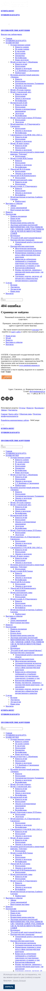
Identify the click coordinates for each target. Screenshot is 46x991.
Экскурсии (19, 113)
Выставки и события (14, 203)
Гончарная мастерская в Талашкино (29, 83)
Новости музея (21, 64)
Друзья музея (15, 289)
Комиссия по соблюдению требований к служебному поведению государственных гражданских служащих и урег (27, 262)
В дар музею (20, 51)
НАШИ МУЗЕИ (12, 43)
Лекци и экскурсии (23, 98)
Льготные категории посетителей (24, 225)
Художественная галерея (20, 45)
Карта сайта (13, 414)
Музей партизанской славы (21, 180)
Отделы (22, 408)
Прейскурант (20, 73)
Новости (18, 79)
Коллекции (39, 408)
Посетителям (11, 214)
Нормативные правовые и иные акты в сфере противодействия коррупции (28, 255)
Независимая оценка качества (22, 223)
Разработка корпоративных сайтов (15, 420)
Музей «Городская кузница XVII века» (26, 118)
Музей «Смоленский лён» (20, 92)
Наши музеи (15, 218)
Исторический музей (18, 103)
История (13, 285)
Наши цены (15, 291)
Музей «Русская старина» (20, 90)
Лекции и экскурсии (23, 68)
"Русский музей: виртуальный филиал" (26, 238)
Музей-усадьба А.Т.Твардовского (23, 186)
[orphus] (7, 379)
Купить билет (15, 221)
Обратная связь (25, 414)
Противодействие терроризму (22, 240)
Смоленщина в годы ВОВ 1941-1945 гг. (26, 135)
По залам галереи (22, 49)
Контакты (10, 293)
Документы (15, 287)
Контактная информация (25, 268)
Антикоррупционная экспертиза (28, 251)
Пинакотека (20, 56)
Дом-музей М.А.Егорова (20, 169)
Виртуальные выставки (19, 210)
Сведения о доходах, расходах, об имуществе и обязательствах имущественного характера (28, 278)
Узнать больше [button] (19, 981)
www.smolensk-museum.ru (29, 365)
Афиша (13, 206)
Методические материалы (25, 248)
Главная (9, 38)
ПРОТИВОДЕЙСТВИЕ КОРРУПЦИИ (15, 30)
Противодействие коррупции (22, 246)
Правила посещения (18, 216)
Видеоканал (15, 236)
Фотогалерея (20, 53)
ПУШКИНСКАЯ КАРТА (16, 41)
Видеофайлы (20, 195)
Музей (8, 338)
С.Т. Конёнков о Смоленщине (27, 71)
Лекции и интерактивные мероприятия (25, 110)
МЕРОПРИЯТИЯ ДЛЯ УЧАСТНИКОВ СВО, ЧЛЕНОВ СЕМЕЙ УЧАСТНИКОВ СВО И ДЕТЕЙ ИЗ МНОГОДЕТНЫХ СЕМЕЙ (27, 230)
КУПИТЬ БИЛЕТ (7, 11)
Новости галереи (22, 47)
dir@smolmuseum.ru (37, 391)
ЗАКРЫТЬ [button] (9, 987)
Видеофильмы (21, 58)
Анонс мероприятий (18, 208)
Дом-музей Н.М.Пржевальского (23, 176)
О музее (9, 283)
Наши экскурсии (22, 60)
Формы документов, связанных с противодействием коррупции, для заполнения (29, 272)
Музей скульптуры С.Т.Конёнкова (24, 62)
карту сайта (16, 332)
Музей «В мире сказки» (19, 143)
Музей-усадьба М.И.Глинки (21, 158)
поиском (35, 330)
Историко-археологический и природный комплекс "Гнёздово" (27, 153)
